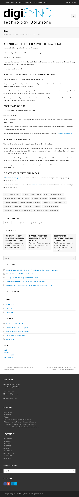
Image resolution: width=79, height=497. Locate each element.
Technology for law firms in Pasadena (45, 210)
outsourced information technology (54, 202)
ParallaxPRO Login (41, 2)
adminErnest (23, 48)
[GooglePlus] (8, 483)
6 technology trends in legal (32, 194)
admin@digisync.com (24, 2)
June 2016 (9, 312)
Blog (10, 34)
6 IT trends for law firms (12, 194)
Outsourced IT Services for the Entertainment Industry (21, 427)
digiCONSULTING (9, 453)
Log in (5, 350)
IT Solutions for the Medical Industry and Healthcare (20, 422)
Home (5, 34)
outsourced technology (50, 206)
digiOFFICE (7, 446)
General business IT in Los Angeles (17, 331)
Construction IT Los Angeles (15, 324)
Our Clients (7, 414)
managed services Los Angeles (30, 202)
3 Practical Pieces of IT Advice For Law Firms (20, 274)
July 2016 (9, 308)
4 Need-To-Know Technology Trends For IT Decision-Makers (25, 281)
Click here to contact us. (65, 133)
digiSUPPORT (8, 438)
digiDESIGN (7, 458)
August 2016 (10, 304)
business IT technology (39, 198)
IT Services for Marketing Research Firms (17, 419)
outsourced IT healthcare (13, 206)
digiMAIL (6, 448)
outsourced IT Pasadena (32, 206)
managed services (11, 202)
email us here (36, 185)
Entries (7, 352)
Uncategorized (35, 48)
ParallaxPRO (7, 412)
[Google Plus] (72, 2)
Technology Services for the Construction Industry (19, 424)
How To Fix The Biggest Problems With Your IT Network (38, 238)
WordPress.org (8, 357)
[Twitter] (67, 2)
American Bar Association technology (17, 198)
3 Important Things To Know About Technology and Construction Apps (14, 238)
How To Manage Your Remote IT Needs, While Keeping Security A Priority (30, 285)
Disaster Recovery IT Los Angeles (17, 328)
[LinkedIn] (75, 2)
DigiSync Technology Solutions (15, 178)
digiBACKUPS (7, 441)
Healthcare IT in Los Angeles (15, 335)
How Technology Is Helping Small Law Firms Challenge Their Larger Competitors (32, 270)
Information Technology (57, 198)
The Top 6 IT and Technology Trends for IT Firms (22, 278)
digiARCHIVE (7, 451)
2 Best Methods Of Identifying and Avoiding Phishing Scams (63, 238)
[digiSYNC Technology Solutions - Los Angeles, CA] (27, 16)
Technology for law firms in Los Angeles (17, 210)
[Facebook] (69, 2)
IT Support (6, 417)
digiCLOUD (7, 443)
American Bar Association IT (53, 194)
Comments (8, 355)
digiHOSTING (7, 456)
